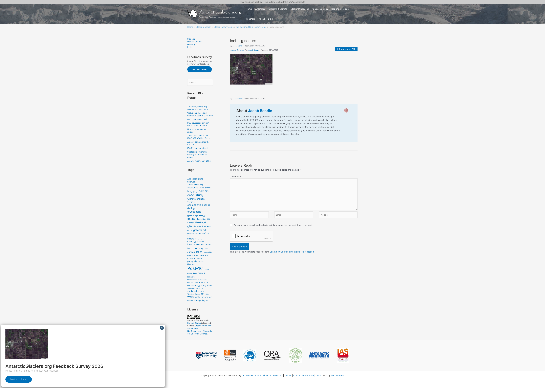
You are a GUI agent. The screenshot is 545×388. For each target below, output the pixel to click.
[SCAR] (249, 355)
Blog (270, 18)
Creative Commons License (257, 375)
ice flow (200, 241)
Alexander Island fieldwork (195, 180)
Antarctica (260, 9)
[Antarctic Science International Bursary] (319, 355)
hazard (190, 238)
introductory (195, 248)
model (190, 258)
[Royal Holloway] (230, 355)
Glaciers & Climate (278, 9)
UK (202, 294)
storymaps (206, 285)
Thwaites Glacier (193, 294)
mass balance (200, 255)
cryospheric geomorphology (196, 213)
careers (203, 191)
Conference (191, 202)
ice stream (206, 244)
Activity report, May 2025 (199, 161)
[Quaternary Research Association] (272, 355)
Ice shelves (193, 244)
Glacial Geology (320, 9)
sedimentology (193, 285)
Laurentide (208, 252)
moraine (198, 258)
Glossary (191, 44)
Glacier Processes (300, 9)
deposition (201, 219)
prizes (206, 269)
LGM (189, 255)
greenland (199, 230)
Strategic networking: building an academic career (197, 154)
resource (199, 273)
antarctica (192, 187)
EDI (208, 219)
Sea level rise (201, 282)
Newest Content (194, 41)
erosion (190, 222)
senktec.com (337, 375)
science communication (197, 280)
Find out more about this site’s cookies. (283, 2)
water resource (203, 297)
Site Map (191, 39)
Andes (190, 184)
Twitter (288, 375)
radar (189, 274)
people (201, 261)
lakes (199, 251)
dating (191, 218)
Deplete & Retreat (340, 9)
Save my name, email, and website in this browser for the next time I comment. (273, 225)
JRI (206, 249)
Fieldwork (201, 222)
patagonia (192, 261)
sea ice (190, 282)
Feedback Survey (199, 69)
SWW (202, 291)
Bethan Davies (194, 323)
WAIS (190, 297)
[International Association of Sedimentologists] (343, 355)
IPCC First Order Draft (197, 119)
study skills (193, 291)
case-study (195, 195)
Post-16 (195, 268)
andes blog (198, 184)
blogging (192, 191)
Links (189, 47)
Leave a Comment (237, 50)
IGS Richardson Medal (197, 148)
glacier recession (199, 226)
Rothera (191, 277)
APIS (201, 187)
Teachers (250, 18)
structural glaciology (195, 288)
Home (249, 9)
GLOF (189, 230)
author (207, 188)
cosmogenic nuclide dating (198, 206)
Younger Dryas (201, 300)
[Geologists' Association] (295, 355)
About (262, 18)
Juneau (191, 252)
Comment (235, 176)
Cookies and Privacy (303, 375)
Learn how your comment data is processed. (292, 251)
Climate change (196, 198)
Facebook (278, 375)
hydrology (191, 241)
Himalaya (198, 239)
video (207, 294)
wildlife (190, 301)
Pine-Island (191, 264)
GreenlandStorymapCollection (199, 234)
